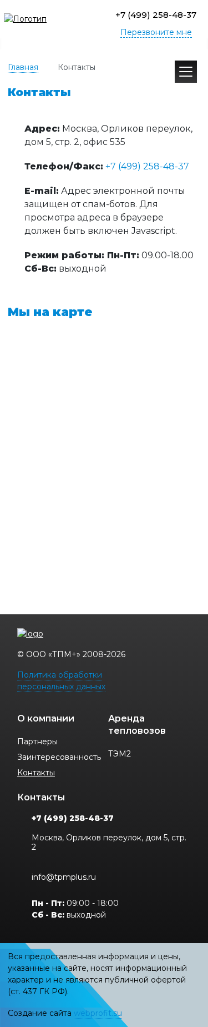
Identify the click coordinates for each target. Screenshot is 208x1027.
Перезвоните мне (156, 32)
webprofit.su (98, 1013)
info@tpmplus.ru (64, 877)
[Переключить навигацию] (186, 72)
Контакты (36, 773)
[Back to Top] (189, 969)
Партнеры (37, 742)
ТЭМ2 (119, 754)
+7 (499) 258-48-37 (155, 14)
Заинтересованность (59, 757)
